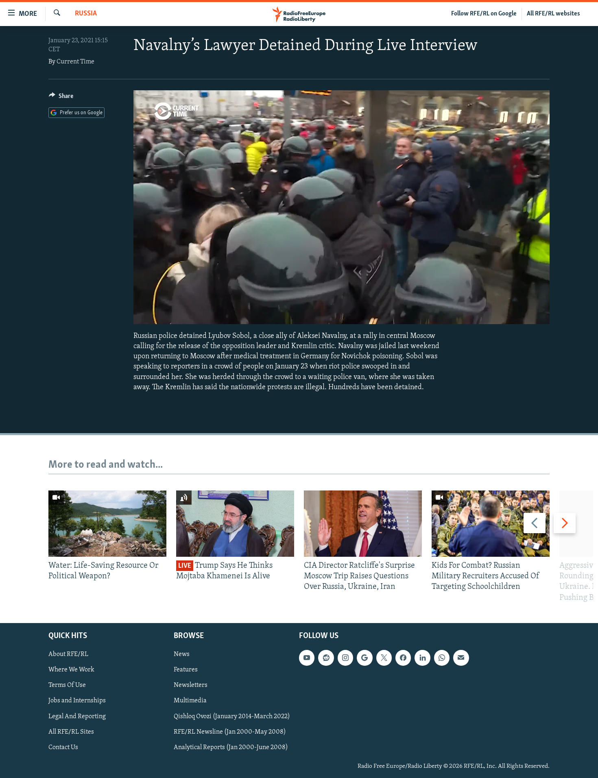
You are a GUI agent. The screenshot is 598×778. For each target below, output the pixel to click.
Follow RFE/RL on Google (484, 14)
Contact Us (63, 747)
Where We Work (71, 670)
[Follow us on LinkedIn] (422, 657)
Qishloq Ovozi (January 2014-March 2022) (232, 716)
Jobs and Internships (77, 700)
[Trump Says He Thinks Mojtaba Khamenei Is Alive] (235, 523)
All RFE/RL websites (553, 14)
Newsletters (190, 685)
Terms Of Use (67, 685)
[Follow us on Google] (364, 657)
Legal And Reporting (77, 716)
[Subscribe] (461, 657)
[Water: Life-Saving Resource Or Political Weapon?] (107, 523)
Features (186, 670)
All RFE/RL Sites (71, 731)
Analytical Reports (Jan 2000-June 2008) (231, 747)
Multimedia (190, 700)
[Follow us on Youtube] (306, 657)
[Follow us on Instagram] (345, 657)
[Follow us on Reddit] (326, 657)
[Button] (61, 98)
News (182, 654)
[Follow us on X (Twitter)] (384, 657)
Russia (86, 13)
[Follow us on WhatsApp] (442, 657)
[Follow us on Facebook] (403, 657)
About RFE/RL (68, 654)
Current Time (75, 62)
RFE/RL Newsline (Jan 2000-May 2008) (230, 731)
